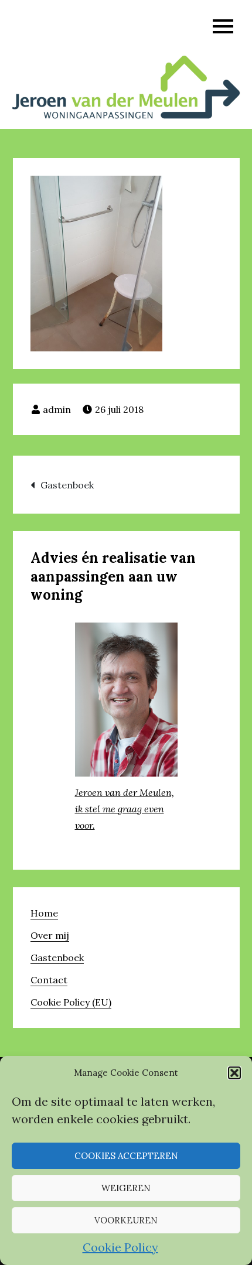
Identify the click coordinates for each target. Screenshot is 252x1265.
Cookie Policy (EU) (70, 1002)
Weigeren (126, 1188)
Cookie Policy (120, 1247)
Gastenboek (67, 485)
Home (44, 913)
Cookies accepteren (126, 1155)
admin (57, 409)
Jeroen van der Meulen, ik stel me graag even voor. (124, 809)
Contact (48, 980)
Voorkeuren (126, 1220)
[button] (234, 1073)
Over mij (49, 935)
